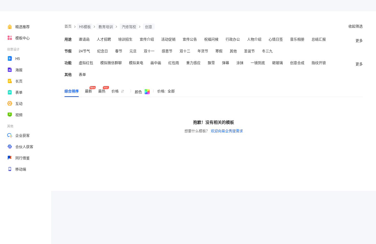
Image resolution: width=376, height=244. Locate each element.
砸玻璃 (277, 62)
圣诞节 (249, 50)
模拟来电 (136, 62)
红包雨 (173, 62)
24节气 (84, 50)
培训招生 (125, 39)
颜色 (138, 91)
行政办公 (233, 39)
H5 (17, 58)
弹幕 (225, 62)
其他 (233, 50)
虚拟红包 (86, 62)
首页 (68, 26)
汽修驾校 (129, 26)
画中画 (155, 62)
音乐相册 (297, 39)
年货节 (202, 50)
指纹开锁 (319, 62)
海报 (19, 69)
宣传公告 (190, 39)
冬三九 (267, 50)
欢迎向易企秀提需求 (227, 130)
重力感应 (193, 62)
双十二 (185, 50)
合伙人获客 (24, 146)
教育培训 (105, 26)
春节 (118, 50)
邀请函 (84, 39)
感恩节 (167, 50)
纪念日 (102, 50)
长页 (19, 80)
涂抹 (240, 62)
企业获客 (22, 135)
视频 (19, 114)
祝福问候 (211, 39)
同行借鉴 (22, 157)
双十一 (149, 50)
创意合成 (297, 62)
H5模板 (85, 26)
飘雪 (211, 62)
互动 (19, 103)
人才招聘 (104, 39)
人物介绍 (254, 39)
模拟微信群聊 (111, 62)
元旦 (133, 50)
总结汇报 (319, 39)
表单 (19, 92)
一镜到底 (258, 62)
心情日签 (276, 39)
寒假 (219, 50)
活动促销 (168, 39)
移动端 (20, 169)
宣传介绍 (147, 39)
